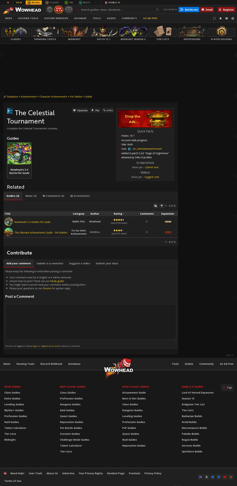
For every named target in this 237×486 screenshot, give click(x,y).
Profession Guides (15, 416)
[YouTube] (224, 477)
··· (96, 2)
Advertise (68, 473)
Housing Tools (25, 363)
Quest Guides (68, 416)
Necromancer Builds (194, 428)
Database (80, 18)
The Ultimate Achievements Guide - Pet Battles (40, 232)
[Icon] (10, 111)
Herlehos (95, 232)
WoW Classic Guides (135, 386)
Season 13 (188, 398)
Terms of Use (12, 481)
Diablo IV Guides (192, 386)
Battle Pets (78, 221)
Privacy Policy (153, 473)
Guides (111, 18)
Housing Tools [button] (28, 18)
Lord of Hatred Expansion (198, 392)
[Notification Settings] (220, 18)
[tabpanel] (90, 223)
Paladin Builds (190, 433)
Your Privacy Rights (91, 473)
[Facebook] (218, 477)
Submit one (151, 167)
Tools (175, 363)
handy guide (57, 281)
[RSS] (231, 477)
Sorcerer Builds (191, 445)
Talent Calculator (15, 428)
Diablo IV (114, 2)
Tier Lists (10, 433)
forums (47, 288)
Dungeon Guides (70, 404)
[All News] (8, 3)
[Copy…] (155, 205)
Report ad (230, 355)
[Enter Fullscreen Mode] (214, 18)
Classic (54, 2)
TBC (71, 2)
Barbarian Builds (192, 416)
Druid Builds (189, 422)
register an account (50, 346)
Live (49, 9)
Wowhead (94, 221)
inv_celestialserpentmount (147, 148)
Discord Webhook (56, 18)
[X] (206, 477)
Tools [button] (97, 18)
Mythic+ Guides (14, 410)
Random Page (116, 473)
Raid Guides (11, 422)
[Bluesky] (212, 477)
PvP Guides (129, 428)
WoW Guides (12, 386)
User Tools (35, 473)
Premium (134, 473)
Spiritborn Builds (192, 451)
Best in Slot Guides (134, 398)
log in (35, 346)
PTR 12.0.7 (68, 9)
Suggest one (152, 177)
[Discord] (200, 477)
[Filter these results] (161, 205)
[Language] (232, 18)
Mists (86, 2)
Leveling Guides (14, 404)
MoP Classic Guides (73, 386)
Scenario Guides (70, 433)
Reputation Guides (71, 422)
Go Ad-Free (150, 18)
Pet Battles (76, 96)
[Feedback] (226, 18)
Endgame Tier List (193, 404)
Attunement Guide (134, 392)
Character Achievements (53, 96)
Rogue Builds (190, 439)
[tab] (12, 196)
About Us (52, 473)
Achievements (29, 96)
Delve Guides (12, 398)
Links (110, 110)
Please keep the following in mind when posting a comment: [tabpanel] (45, 308)
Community (129, 18)
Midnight (10, 439)
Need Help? (17, 473)
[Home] (23, 9)
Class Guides (12, 392)
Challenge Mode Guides (74, 439)
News (8, 18)
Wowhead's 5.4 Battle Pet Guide (32, 222)
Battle (88, 96)
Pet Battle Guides (71, 428)
